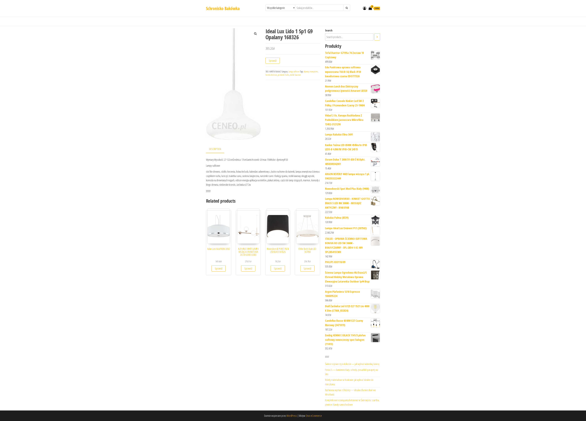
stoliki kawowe (295, 74)
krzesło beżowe (271, 74)
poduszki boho (283, 74)
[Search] (377, 36)
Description (215, 149)
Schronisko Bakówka (223, 8)
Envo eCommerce (314, 415)
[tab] (217, 149)
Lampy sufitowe (294, 71)
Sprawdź (273, 60)
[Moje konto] (364, 8)
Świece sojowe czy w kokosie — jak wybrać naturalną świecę (352, 364)
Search (328, 30)
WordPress (292, 415)
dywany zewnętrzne (311, 71)
